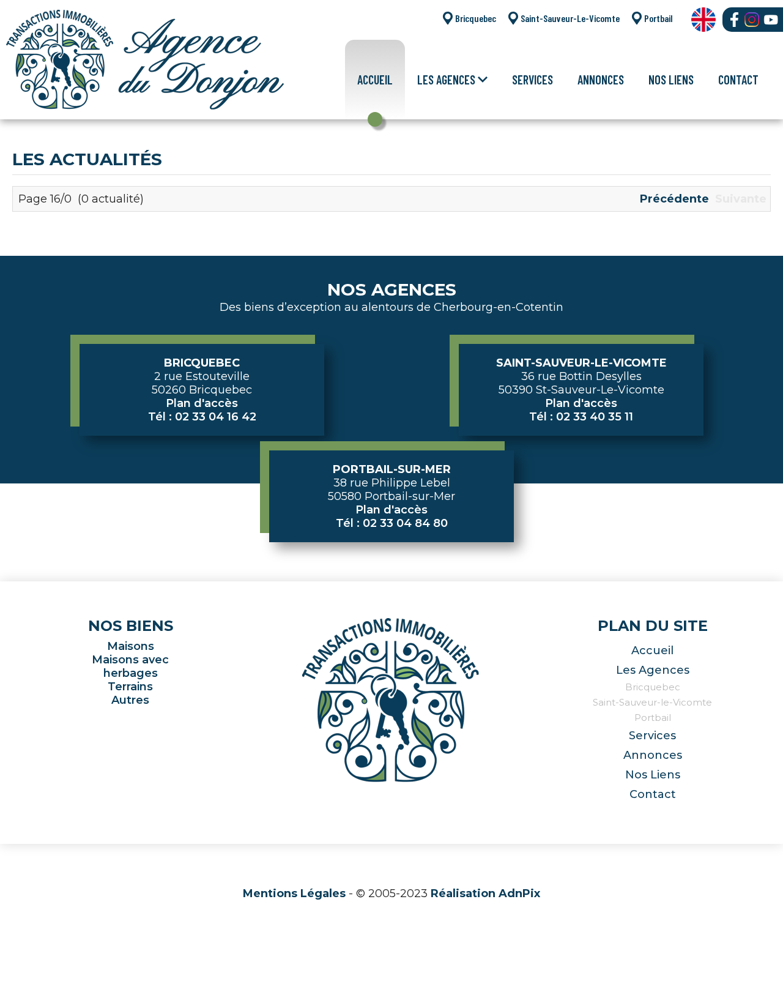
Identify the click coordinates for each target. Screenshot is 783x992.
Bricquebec (475, 18)
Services (532, 79)
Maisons (130, 646)
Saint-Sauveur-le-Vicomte (652, 702)
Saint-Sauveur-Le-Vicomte (570, 18)
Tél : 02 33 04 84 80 (392, 523)
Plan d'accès (202, 403)
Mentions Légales (294, 893)
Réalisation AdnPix (485, 893)
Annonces (600, 79)
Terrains (130, 686)
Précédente (674, 199)
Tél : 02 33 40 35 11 (581, 416)
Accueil (375, 79)
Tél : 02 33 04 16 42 (202, 416)
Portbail (658, 18)
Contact (738, 79)
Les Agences (652, 670)
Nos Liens (671, 79)
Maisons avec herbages (130, 666)
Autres (130, 700)
